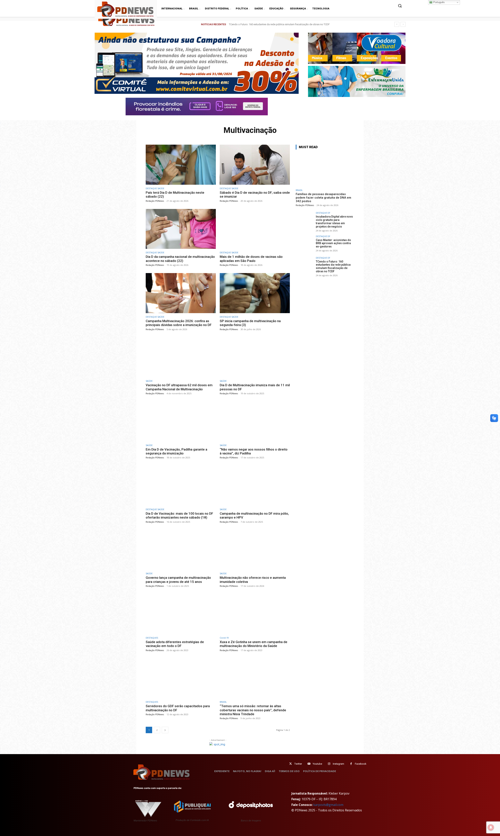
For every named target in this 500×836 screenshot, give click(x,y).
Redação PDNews (155, 200)
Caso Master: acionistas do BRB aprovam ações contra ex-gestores (333, 243)
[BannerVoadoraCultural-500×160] (356, 48)
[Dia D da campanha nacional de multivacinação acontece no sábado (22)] (181, 229)
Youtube (317, 763)
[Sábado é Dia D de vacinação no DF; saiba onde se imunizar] (255, 165)
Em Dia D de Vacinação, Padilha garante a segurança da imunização (176, 451)
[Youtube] (308, 763)
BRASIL (223, 702)
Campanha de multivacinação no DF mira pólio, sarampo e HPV (254, 515)
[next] (403, 24)
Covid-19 (224, 638)
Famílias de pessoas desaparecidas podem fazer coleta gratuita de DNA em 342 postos (323, 197)
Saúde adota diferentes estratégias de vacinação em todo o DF (175, 644)
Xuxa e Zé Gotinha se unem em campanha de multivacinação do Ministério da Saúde (253, 644)
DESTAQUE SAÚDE (155, 188)
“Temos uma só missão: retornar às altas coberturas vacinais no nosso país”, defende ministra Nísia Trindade (253, 710)
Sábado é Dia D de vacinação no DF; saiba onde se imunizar (255, 194)
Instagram (338, 763)
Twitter (298, 763)
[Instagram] (329, 763)
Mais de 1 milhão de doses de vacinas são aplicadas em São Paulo (251, 259)
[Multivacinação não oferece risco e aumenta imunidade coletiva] (255, 550)
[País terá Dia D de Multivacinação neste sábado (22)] (181, 165)
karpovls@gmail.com (328, 805)
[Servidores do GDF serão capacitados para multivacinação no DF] (181, 678)
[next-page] (165, 730)
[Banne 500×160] (356, 81)
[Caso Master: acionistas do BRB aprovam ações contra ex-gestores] (304, 244)
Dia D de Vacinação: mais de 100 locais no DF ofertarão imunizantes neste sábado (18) (179, 515)
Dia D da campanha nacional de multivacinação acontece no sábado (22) (180, 259)
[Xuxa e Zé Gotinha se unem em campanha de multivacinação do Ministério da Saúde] (255, 614)
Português (438, 2)
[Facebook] (351, 763)
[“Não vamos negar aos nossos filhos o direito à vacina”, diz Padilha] (255, 421)
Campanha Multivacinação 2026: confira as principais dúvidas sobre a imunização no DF (179, 323)
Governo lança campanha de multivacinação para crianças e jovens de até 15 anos (178, 579)
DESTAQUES (152, 638)
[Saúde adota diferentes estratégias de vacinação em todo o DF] (181, 614)
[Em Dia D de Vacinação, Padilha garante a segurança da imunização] (181, 421)
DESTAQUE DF (323, 213)
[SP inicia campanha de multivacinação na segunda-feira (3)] (255, 293)
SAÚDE (149, 381)
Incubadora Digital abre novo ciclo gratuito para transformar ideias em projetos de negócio (334, 221)
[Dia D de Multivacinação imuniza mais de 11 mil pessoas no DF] (255, 357)
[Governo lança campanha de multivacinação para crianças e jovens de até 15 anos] (181, 550)
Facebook (360, 763)
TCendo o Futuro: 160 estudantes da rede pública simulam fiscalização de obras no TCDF (333, 266)
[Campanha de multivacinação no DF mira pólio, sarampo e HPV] (255, 486)
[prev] (396, 24)
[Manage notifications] (491, 827)
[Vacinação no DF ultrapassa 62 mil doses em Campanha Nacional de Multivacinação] (181, 357)
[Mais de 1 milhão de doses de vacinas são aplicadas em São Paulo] (255, 229)
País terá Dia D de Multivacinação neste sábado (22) (175, 194)
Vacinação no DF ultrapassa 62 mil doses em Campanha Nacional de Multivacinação (179, 387)
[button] (399, 5)
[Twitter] (290, 763)
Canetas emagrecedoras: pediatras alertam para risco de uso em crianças (270, 24)
